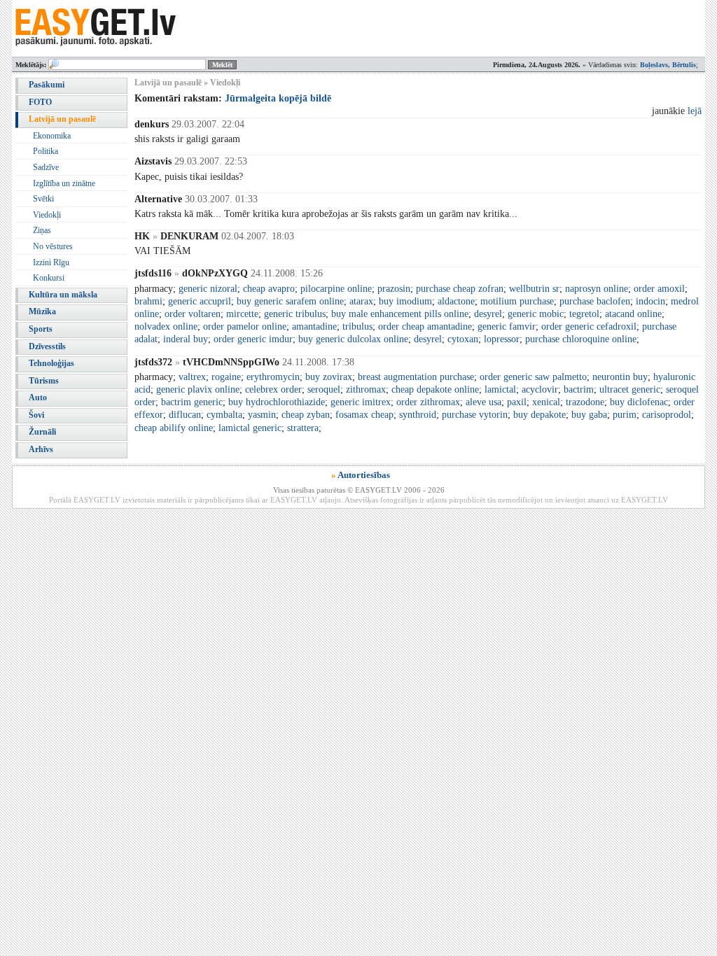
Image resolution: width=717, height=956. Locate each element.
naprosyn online (596, 288)
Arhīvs (41, 449)
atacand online (633, 314)
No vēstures (53, 246)
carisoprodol (666, 414)
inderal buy (185, 339)
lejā (695, 111)
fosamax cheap (364, 414)
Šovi (36, 415)
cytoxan (462, 339)
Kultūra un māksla (63, 295)
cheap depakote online (435, 389)
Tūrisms (44, 381)
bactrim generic (192, 402)
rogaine (226, 377)
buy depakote (539, 414)
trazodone (585, 402)
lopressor (502, 339)
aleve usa (483, 402)
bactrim (579, 389)
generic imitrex (360, 402)
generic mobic (536, 314)
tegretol (584, 314)
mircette (242, 314)
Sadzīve (46, 167)
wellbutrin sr (534, 288)
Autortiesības (363, 475)
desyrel (488, 314)
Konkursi (48, 278)
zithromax (366, 389)
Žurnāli (42, 432)
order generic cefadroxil (588, 326)
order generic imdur (253, 339)
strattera (303, 428)
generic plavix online (197, 389)
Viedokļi (47, 215)
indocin (650, 301)
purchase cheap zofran (459, 288)
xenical (546, 402)
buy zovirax (328, 377)
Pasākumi (46, 85)
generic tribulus (295, 314)
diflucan (185, 414)
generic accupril (199, 301)
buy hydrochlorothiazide (276, 402)
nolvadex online (165, 326)
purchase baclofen (594, 301)
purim (624, 414)
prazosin (393, 288)
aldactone (456, 301)
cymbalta (224, 414)
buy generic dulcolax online (353, 339)
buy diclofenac (639, 402)
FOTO (40, 102)
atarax (361, 301)
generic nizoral (208, 288)
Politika (45, 151)
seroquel (323, 389)
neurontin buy (620, 377)
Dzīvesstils (47, 346)
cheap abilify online (173, 428)
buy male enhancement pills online (399, 314)
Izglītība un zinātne (64, 183)
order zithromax (428, 402)
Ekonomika (52, 136)
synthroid (417, 414)
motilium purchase (517, 301)
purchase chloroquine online (580, 339)
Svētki (43, 199)
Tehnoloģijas (51, 363)
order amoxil (659, 288)
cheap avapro (269, 288)
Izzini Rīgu (51, 262)
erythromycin (273, 377)
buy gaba (589, 414)
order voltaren (193, 314)
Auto (38, 397)
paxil (517, 402)
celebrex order (273, 389)
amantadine (314, 326)
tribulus (357, 326)
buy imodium (405, 301)
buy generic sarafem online (290, 301)
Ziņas (42, 230)
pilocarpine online (336, 288)
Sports (41, 329)
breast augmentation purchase (416, 377)
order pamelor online (244, 326)
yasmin (262, 414)
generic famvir (507, 326)
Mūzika (42, 311)
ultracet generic (629, 389)
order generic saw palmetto (533, 377)
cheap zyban (305, 414)
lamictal (500, 389)
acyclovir (540, 389)
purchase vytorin (475, 414)
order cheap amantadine (425, 326)
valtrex (192, 377)
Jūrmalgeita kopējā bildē (278, 98)
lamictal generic (249, 428)
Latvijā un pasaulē (62, 119)
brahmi (148, 301)
